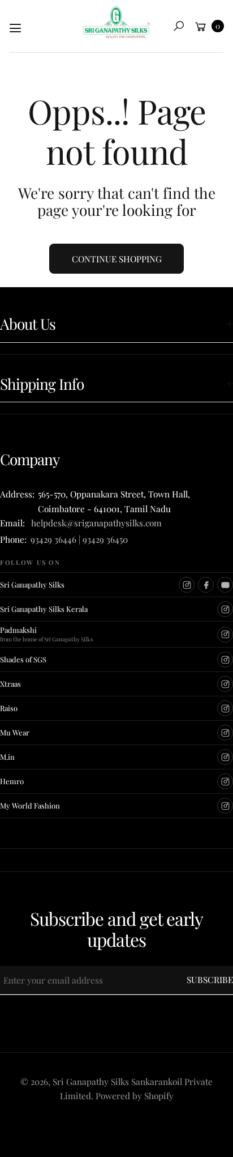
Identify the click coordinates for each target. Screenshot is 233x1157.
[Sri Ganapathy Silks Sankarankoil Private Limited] (116, 23)
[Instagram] (187, 585)
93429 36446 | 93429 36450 (79, 539)
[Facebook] (206, 585)
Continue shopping (117, 259)
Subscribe (210, 979)
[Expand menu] (15, 28)
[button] (178, 26)
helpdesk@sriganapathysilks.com (94, 523)
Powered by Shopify (135, 1095)
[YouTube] (225, 585)
